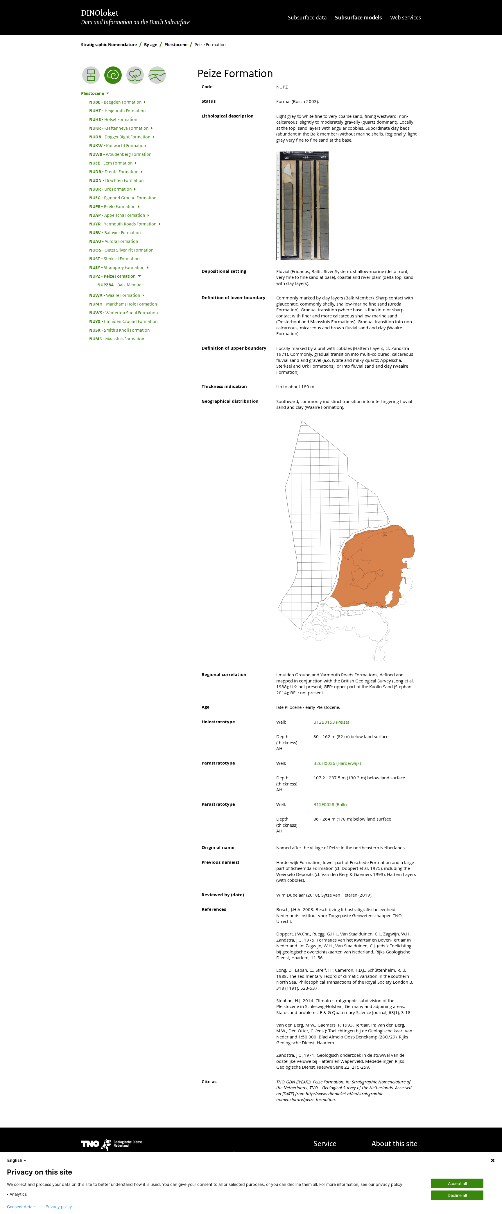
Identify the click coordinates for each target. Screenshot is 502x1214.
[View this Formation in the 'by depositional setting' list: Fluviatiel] (135, 75)
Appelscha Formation (117, 215)
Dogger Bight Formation (119, 137)
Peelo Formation (112, 206)
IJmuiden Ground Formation (123, 321)
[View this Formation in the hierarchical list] (91, 75)
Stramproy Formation (117, 267)
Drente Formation (114, 171)
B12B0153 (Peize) (331, 722)
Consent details (21, 1206)
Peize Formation (112, 276)
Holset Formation (113, 119)
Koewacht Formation (117, 145)
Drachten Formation (116, 180)
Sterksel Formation (114, 258)
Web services (405, 17)
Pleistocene (175, 44)
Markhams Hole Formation (123, 304)
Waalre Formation (114, 295)
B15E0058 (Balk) (330, 804)
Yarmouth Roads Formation (123, 224)
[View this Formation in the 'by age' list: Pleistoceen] (113, 75)
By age (150, 44)
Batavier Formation (115, 232)
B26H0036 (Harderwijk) (337, 763)
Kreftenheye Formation (119, 128)
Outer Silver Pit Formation (121, 250)
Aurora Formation (113, 241)
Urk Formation (110, 189)
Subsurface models (358, 17)
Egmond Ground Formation (123, 197)
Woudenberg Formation (120, 154)
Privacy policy (59, 1206)
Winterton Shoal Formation (123, 312)
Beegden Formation (115, 102)
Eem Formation (111, 163)
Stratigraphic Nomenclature (109, 44)
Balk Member (120, 285)
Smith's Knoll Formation (119, 330)
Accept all (457, 1183)
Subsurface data (307, 17)
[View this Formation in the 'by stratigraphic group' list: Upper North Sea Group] (157, 75)
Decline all (457, 1195)
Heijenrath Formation (117, 110)
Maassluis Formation (116, 339)
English (14, 1160)
